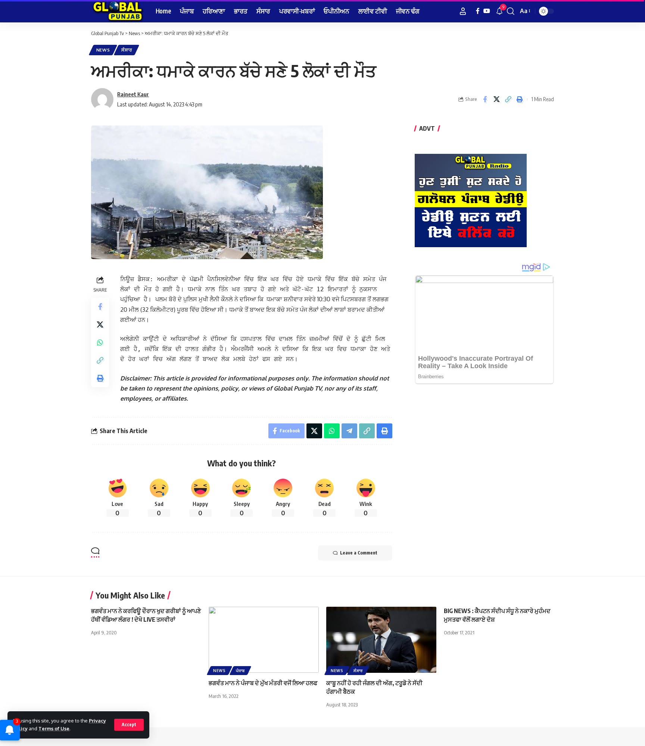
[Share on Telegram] (349, 430)
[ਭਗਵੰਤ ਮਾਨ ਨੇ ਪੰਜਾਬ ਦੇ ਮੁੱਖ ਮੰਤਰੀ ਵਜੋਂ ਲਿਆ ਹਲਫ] (264, 640)
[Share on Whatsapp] (100, 342)
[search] (510, 11)
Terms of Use (53, 728)
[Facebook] (478, 11)
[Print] (519, 99)
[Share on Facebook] (485, 99)
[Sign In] (463, 11)
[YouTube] (487, 11)
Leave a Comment (358, 553)
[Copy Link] (508, 99)
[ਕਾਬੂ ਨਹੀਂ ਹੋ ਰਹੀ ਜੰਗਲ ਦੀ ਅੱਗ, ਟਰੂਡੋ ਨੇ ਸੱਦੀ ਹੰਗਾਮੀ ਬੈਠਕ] (381, 640)
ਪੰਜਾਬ (240, 670)
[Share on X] (496, 99)
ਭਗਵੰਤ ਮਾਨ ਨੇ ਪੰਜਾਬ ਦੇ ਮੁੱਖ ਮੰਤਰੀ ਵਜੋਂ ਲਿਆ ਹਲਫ (263, 683)
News (103, 50)
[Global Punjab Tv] (117, 11)
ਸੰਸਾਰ (126, 50)
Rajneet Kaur (133, 94)
